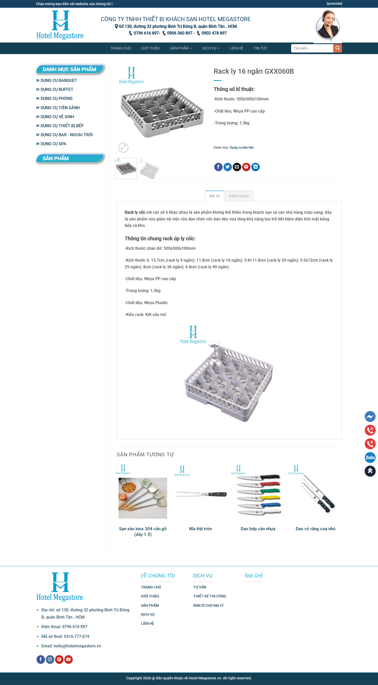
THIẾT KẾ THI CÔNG (209, 596)
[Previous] (125, 109)
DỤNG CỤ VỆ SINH (57, 116)
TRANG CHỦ (151, 587)
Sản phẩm (179, 48)
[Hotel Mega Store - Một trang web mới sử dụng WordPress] (60, 25)
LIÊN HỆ (147, 623)
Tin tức (260, 48)
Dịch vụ (209, 48)
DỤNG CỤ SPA (53, 143)
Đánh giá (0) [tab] (239, 196)
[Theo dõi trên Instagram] (50, 659)
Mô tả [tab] (214, 196)
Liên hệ (237, 48)
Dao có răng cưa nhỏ (316, 528)
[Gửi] (337, 48)
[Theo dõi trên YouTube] (68, 659)
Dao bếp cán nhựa (258, 528)
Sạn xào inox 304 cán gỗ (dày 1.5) (143, 531)
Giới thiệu (150, 48)
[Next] (197, 109)
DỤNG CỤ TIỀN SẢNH (60, 107)
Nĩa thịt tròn (200, 528)
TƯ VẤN (199, 587)
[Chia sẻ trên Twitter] (227, 167)
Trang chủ (121, 48)
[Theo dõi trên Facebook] (41, 659)
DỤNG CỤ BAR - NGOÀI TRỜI (66, 134)
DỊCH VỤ (148, 614)
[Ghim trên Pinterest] (246, 167)
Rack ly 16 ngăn (244, 155)
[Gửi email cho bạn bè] (237, 167)
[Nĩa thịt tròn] (200, 492)
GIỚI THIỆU (150, 596)
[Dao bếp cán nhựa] (258, 492)
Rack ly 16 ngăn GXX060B (276, 155)
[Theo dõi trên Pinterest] (59, 659)
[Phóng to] (123, 148)
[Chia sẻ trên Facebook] (218, 167)
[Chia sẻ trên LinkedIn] (255, 167)
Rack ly (226, 155)
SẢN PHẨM (150, 605)
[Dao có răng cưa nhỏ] (315, 492)
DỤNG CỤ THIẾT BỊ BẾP (62, 125)
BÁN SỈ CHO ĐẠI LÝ (208, 605)
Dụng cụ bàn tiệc (242, 147)
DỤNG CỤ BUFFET (56, 89)
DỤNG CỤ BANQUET (58, 80)
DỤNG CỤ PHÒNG (56, 98)
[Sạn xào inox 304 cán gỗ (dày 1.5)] (143, 492)
